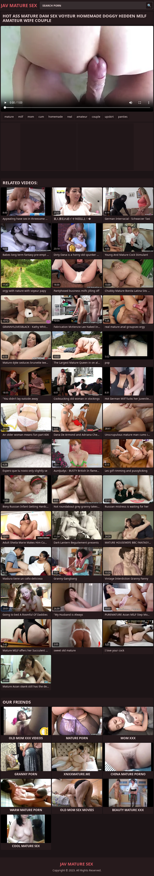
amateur (82, 116)
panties (123, 116)
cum (41, 116)
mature (9, 116)
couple (96, 116)
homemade (55, 116)
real (69, 116)
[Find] (149, 5)
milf (20, 116)
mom (31, 116)
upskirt (109, 116)
